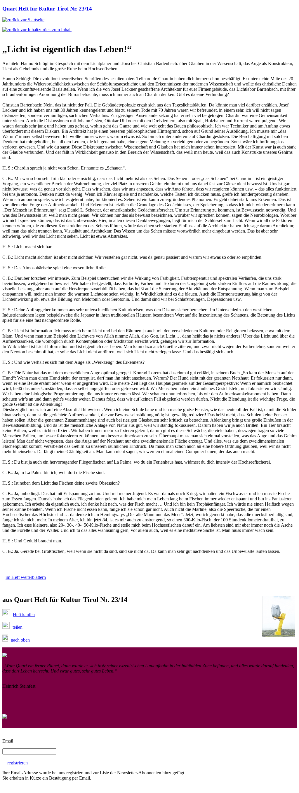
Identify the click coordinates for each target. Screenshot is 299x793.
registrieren (17, 762)
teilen (17, 627)
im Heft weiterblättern (26, 577)
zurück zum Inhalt (55, 29)
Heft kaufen (24, 614)
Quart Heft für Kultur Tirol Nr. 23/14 (47, 9)
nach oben (20, 639)
